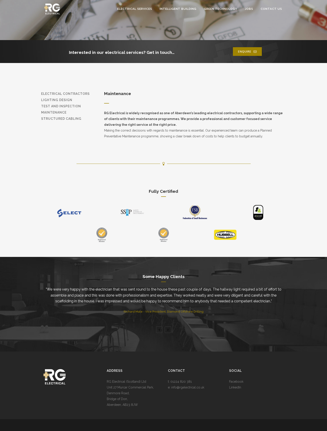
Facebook (236, 381)
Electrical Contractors (65, 94)
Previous (159, 329)
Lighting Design (56, 100)
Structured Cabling (61, 118)
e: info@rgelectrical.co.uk (186, 387)
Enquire (244, 51)
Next (168, 329)
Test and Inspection (61, 106)
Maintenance (54, 112)
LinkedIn (235, 387)
